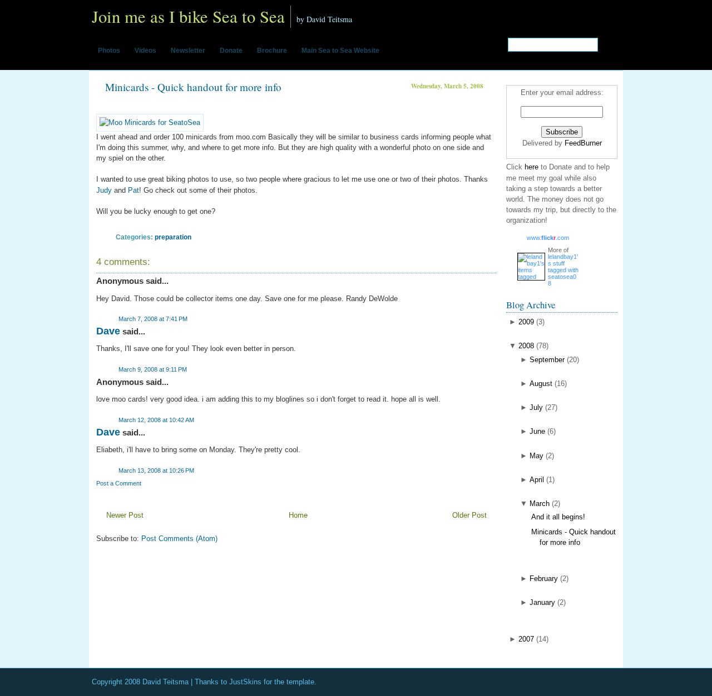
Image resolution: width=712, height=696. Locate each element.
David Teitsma (165, 682)
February (544, 578)
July (536, 407)
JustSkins (245, 682)
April (537, 479)
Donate (231, 50)
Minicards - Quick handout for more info (193, 87)
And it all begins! (558, 517)
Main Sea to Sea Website (340, 50)
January (542, 602)
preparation (173, 237)
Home (298, 515)
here (533, 167)
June (537, 431)
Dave (108, 331)
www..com (548, 237)
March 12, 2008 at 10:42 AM (156, 420)
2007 (526, 639)
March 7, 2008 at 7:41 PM (152, 319)
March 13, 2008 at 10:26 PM (156, 470)
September (547, 359)
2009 (526, 322)
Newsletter (188, 50)
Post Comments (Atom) (179, 538)
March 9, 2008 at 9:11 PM (152, 369)
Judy (104, 190)
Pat (133, 190)
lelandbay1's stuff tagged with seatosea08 (563, 270)
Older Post (469, 515)
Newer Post (125, 515)
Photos (109, 50)
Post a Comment (118, 483)
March (540, 503)
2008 (526, 346)
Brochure (272, 50)
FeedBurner (583, 143)
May (536, 456)
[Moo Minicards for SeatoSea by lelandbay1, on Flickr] (150, 122)
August (541, 383)
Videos (145, 50)
